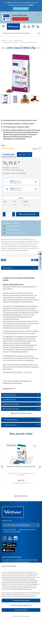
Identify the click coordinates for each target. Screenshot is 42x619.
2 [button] (18, 496)
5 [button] (26, 496)
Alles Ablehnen (21, 610)
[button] (24, 26)
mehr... (3, 145)
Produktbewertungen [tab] (11, 409)
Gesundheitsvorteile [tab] (9, 395)
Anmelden (28, 26)
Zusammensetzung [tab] (9, 399)
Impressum (26, 616)
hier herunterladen (20, 19)
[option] (21, 73)
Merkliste (33, 26)
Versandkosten (19, 170)
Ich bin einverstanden (21, 600)
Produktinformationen (21, 413)
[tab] (21, 419)
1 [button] (15, 496)
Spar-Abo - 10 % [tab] (24, 154)
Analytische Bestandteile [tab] (11, 404)
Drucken (38, 260)
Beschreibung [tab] (7, 268)
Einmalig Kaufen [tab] (9, 154)
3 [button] (21, 496)
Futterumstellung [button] (10, 425)
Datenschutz (16, 616)
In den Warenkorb (28, 214)
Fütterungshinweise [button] (10, 420)
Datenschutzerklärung (31, 594)
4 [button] (24, 496)
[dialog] (21, 591)
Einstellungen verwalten (21, 605)
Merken (36, 149)
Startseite (4, 40)
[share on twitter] (5, 260)
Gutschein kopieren (21, 9)
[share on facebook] (2, 260)
